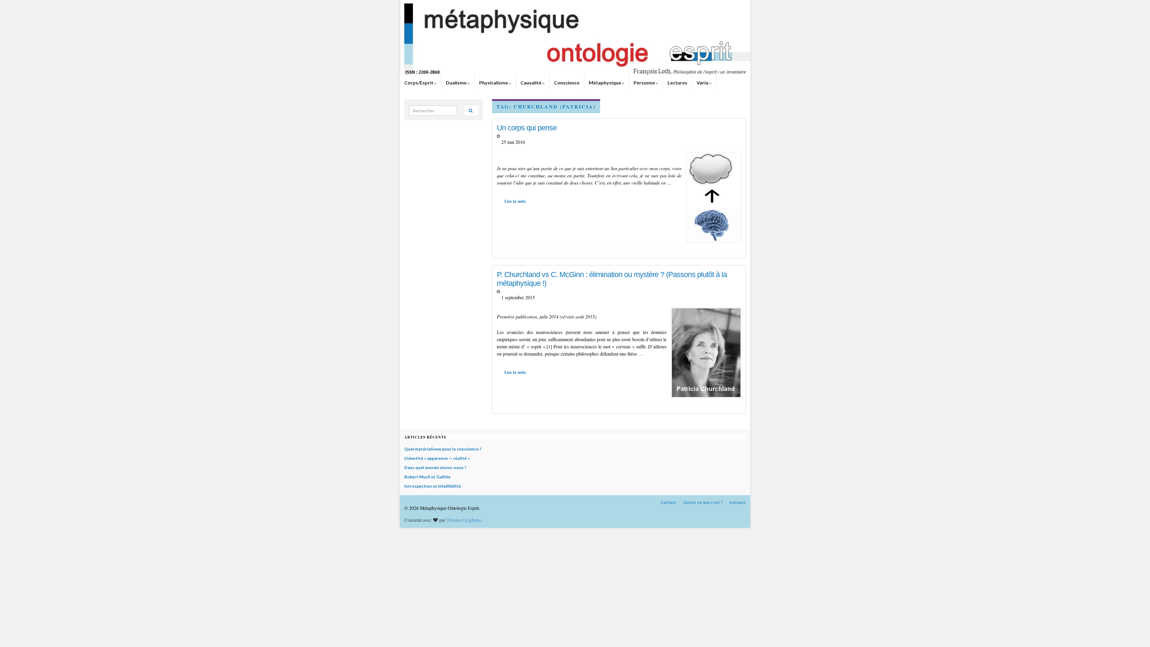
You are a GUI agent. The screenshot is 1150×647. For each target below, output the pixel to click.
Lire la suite (515, 201)
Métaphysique (605, 82)
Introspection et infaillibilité (432, 486)
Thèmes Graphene (464, 520)
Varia (703, 82)
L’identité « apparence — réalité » (437, 458)
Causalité (531, 82)
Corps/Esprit (419, 82)
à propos (738, 502)
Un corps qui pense (527, 127)
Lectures (677, 82)
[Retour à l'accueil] (575, 37)
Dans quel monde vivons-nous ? (435, 467)
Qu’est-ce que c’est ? (703, 502)
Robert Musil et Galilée (427, 476)
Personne (645, 82)
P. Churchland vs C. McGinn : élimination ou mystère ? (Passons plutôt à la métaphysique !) (612, 278)
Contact (668, 502)
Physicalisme (494, 82)
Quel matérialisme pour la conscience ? (442, 448)
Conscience (566, 82)
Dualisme (456, 82)
